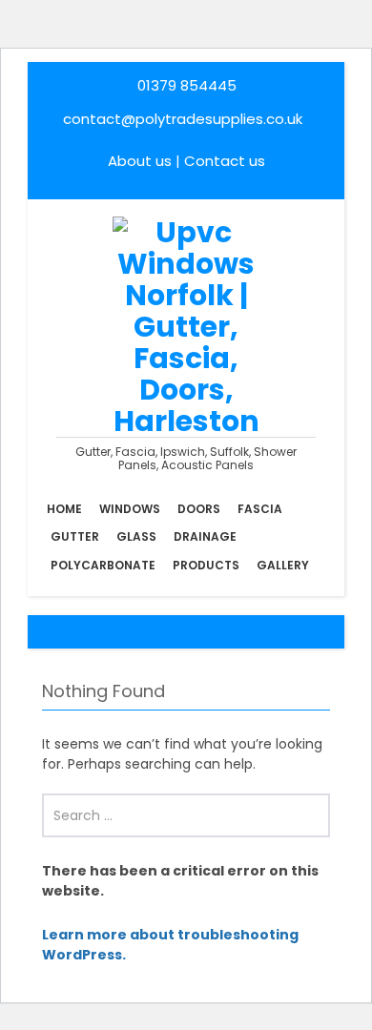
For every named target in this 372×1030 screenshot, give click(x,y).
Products (206, 565)
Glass (136, 536)
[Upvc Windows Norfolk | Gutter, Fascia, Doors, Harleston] (186, 324)
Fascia (260, 509)
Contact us (224, 161)
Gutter (75, 536)
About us (140, 161)
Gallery (283, 565)
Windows (129, 509)
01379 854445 (187, 85)
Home (64, 509)
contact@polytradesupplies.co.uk (180, 119)
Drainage (205, 536)
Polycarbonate (103, 565)
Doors (198, 509)
